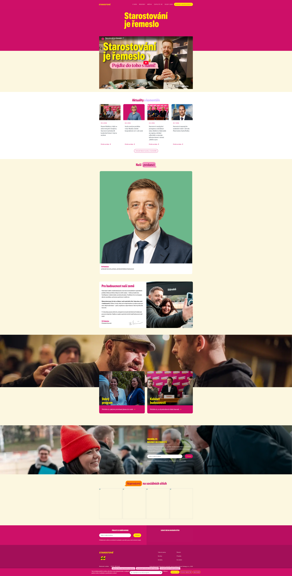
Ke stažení (179, 560)
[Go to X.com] (170, 534)
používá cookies (103, 571)
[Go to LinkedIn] (178, 534)
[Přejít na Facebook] (180, 33)
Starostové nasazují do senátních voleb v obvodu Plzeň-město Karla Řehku (181, 128)
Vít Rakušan (105, 266)
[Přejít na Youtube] (192, 33)
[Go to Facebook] (162, 534)
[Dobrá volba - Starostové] (105, 4)
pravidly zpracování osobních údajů (177, 461)
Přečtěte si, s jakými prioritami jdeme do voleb (117, 409)
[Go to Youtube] (174, 534)
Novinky (160, 556)
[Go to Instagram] (166, 534)
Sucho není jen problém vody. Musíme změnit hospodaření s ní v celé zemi (134, 128)
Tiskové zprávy (162, 552)
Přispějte (179, 556)
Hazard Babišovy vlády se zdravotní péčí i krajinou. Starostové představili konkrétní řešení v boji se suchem (109, 130)
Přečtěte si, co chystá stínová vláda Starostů (164, 409)
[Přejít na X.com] (188, 33)
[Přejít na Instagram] (184, 33)
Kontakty (160, 560)
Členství (179, 552)
